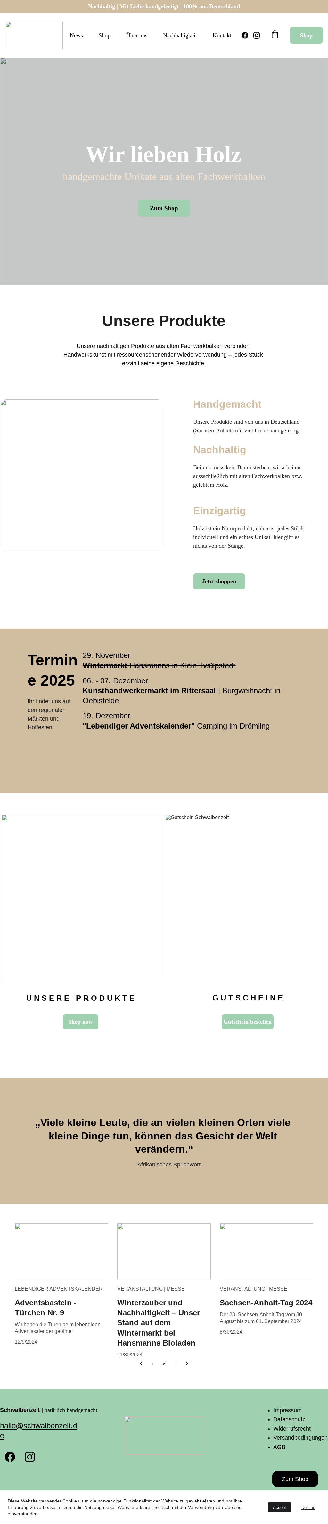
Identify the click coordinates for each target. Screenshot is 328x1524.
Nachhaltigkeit (180, 35)
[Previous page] (141, 1364)
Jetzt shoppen (219, 581)
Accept (279, 1507)
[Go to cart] (275, 35)
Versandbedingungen (300, 1437)
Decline (308, 1507)
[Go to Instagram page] (256, 35)
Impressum (287, 1410)
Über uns (136, 35)
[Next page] (187, 1364)
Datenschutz (289, 1419)
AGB (279, 1447)
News (76, 35)
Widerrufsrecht (292, 1428)
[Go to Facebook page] (247, 35)
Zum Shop (164, 208)
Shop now (80, 1021)
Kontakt (222, 35)
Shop (105, 35)
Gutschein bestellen (248, 1021)
